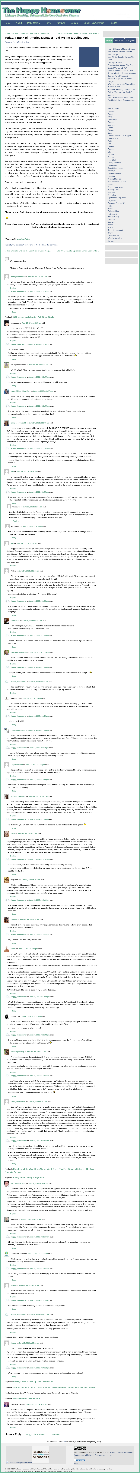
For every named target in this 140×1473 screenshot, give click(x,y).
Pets (110, 206)
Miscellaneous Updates (117, 181)
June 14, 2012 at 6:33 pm (36, 1052)
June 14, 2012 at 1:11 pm (32, 698)
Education (112, 149)
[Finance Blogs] (79, 1461)
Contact (74, 23)
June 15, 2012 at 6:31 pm (32, 507)
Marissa (14, 920)
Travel (48, 23)
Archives (61, 23)
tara (12, 472)
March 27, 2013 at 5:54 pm (37, 1404)
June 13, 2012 (18, 42)
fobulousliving (23, 239)
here (64, 1442)
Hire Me (113, 23)
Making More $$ (114, 179)
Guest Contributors (115, 168)
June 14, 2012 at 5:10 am (31, 323)
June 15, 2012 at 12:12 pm (29, 1343)
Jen (27, 42)
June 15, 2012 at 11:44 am (39, 1269)
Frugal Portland (17, 765)
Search (109, 41)
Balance (111, 111)
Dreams (111, 146)
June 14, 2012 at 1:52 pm (39, 716)
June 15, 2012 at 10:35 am (37, 1254)
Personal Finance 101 (116, 203)
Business (111, 125)
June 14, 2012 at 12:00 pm (39, 377)
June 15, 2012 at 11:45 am (39, 1300)
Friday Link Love (114, 163)
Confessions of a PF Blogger (119, 136)
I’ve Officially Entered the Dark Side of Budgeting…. (28, 33)
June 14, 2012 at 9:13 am (38, 365)
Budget (111, 122)
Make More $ (33, 23)
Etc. (109, 152)
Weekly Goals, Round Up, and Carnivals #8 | (33, 1382)
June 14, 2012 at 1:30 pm (39, 730)
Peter (13, 834)
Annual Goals (113, 109)
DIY (109, 144)
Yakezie (111, 241)
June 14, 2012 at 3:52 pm (32, 1016)
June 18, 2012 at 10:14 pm (39, 1368)
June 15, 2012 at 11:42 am (39, 1314)
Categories (130, 41)
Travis (13, 949)
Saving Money (113, 217)
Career (110, 128)
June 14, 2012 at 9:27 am (43, 391)
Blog (110, 117)
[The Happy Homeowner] (70, 10)
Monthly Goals (113, 190)
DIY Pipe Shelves (115, 62)
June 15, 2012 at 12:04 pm (39, 1035)
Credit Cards (113, 138)
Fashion (111, 155)
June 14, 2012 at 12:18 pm (27, 543)
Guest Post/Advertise (94, 23)
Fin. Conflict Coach (18, 1183)
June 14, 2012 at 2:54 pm (30, 880)
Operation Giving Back (117, 198)
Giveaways (112, 165)
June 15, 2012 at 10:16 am (31, 1219)
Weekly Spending (115, 238)
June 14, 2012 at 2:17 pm (27, 834)
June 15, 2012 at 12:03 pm (39, 997)
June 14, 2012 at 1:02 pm (39, 601)
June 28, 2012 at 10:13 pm (32, 526)
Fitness (111, 157)
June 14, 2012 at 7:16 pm (37, 1102)
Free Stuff (112, 160)
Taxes (110, 225)
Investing (111, 176)
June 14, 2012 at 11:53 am (39, 423)
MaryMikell (15, 621)
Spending (111, 222)
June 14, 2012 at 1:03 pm (39, 635)
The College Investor (19, 652)
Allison (13, 1285)
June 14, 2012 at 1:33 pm (35, 765)
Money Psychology (115, 187)
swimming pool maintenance (26, 1398)
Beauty (111, 114)
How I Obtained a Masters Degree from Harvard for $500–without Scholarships (121, 51)
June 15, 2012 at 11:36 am (39, 900)
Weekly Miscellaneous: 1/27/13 (120, 71)
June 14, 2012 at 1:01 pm (38, 681)
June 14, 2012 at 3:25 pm (29, 920)
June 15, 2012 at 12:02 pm (39, 859)
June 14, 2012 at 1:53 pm (39, 748)
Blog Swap (112, 119)
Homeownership (114, 173)
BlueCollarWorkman (19, 730)
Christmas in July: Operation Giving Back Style (78, 33)
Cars (110, 133)
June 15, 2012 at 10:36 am (29, 1285)
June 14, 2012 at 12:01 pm (39, 448)
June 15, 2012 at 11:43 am (39, 1237)
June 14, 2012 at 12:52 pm (40, 652)
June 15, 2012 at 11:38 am (39, 1076)
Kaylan (13, 1343)
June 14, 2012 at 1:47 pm (38, 796)
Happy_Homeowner (19, 291)
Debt (110, 141)
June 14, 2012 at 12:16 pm (27, 472)
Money (25, 245)
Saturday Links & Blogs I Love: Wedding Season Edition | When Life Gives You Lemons (54, 1387)
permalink (53, 245)
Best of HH (119, 41)
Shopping (111, 219)
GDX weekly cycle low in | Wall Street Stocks (33, 317)
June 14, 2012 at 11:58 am (39, 291)
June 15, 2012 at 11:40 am (39, 1141)
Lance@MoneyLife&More (20, 391)
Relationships (113, 211)
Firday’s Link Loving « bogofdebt (28, 1177)
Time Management (115, 230)
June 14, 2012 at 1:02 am (37, 277)
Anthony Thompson (18, 796)
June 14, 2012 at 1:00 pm (39, 492)
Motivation (112, 195)
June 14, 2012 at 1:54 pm (39, 779)
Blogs (76, 1463)
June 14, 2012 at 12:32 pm (29, 571)
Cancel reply (55, 1434)
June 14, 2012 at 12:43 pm (32, 621)
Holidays (111, 171)
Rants (31, 245)
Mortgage (111, 192)
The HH (111, 227)
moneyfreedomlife (18, 277)
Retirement (112, 214)
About (19, 23)
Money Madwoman (18, 1102)
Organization (113, 200)
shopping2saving (17, 1052)
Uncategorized (113, 235)
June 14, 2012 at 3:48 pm (28, 949)
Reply (13, 288)
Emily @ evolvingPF (18, 423)
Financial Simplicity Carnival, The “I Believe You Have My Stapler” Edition (122, 92)
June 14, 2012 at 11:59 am (39, 344)
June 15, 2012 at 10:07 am (38, 1183)
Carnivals (111, 130)
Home (8, 23)
